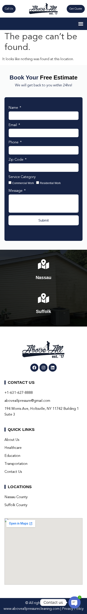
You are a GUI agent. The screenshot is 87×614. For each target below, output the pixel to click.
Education (12, 456)
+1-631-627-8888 (18, 393)
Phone (13, 142)
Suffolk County (15, 505)
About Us (11, 440)
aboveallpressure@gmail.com (27, 401)
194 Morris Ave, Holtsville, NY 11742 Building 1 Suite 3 (41, 411)
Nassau (43, 277)
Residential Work (50, 183)
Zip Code (16, 160)
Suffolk (43, 311)
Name (13, 108)
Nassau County (16, 497)
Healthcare (13, 448)
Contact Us (13, 472)
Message (15, 191)
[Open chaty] (74, 602)
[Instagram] (43, 368)
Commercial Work (23, 183)
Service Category (22, 177)
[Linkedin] (53, 368)
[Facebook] (34, 368)
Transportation (15, 464)
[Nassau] (43, 264)
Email (13, 125)
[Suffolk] (43, 298)
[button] (81, 24)
